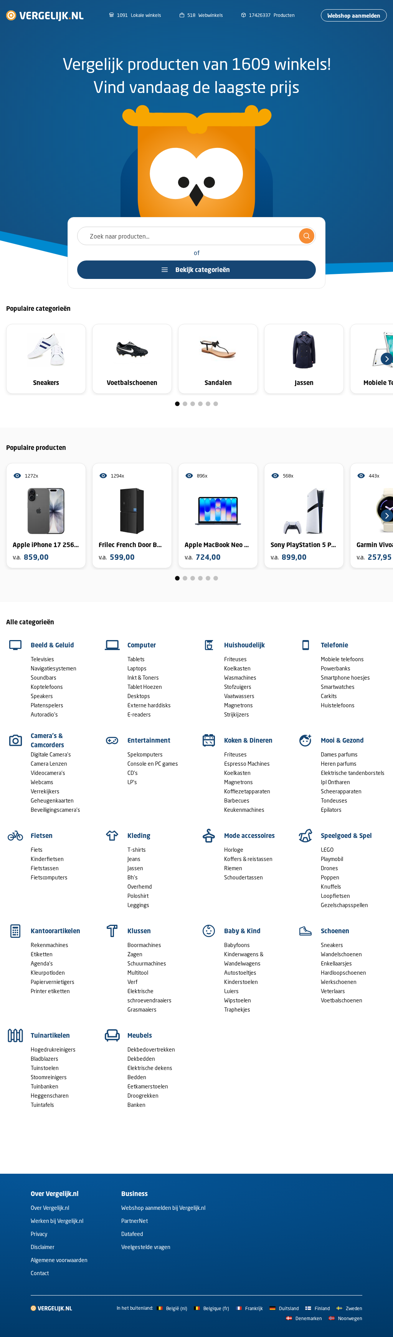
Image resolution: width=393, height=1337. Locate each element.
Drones (329, 868)
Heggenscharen (50, 1095)
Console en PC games (152, 763)
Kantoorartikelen (55, 931)
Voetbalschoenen (341, 1000)
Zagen (134, 954)
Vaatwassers (239, 696)
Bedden (136, 1077)
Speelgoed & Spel (346, 835)
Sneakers (332, 945)
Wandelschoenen (341, 954)
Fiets (37, 849)
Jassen (135, 868)
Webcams (42, 782)
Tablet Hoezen (144, 686)
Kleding (138, 835)
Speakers (42, 696)
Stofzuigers (237, 686)
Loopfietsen (335, 895)
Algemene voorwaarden (59, 1260)
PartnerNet (134, 1221)
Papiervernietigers (52, 982)
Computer (141, 645)
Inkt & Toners (143, 677)
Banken (136, 1104)
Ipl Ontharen (335, 782)
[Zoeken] (306, 236)
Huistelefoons (338, 705)
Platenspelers (47, 705)
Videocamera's (48, 773)
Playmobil (332, 859)
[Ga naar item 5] (208, 403)
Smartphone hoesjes (345, 677)
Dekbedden (141, 1058)
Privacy (39, 1234)
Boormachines (144, 945)
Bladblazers (44, 1058)
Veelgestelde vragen (145, 1247)
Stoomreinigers (49, 1077)
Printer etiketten (50, 991)
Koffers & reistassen (248, 859)
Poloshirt (138, 895)
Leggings (138, 905)
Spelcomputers (145, 754)
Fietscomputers (49, 877)
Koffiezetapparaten (247, 791)
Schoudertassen (243, 877)
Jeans (133, 859)
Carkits (329, 696)
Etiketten (42, 954)
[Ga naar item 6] (215, 403)
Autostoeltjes (240, 972)
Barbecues (236, 800)
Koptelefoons (47, 686)
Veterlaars (333, 991)
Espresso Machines (247, 763)
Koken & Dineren (248, 740)
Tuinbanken (44, 1086)
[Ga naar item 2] (185, 403)
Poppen (330, 877)
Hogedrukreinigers (53, 1049)
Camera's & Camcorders (47, 740)
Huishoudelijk (244, 645)
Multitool (137, 972)
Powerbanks (335, 668)
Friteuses (235, 659)
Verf (132, 982)
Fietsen (42, 835)
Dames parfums (339, 754)
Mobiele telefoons (342, 659)
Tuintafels (42, 1104)
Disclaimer (42, 1247)
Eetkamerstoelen (147, 1086)
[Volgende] (387, 359)
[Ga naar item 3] (192, 403)
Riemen (233, 868)
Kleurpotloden (48, 972)
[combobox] (196, 236)
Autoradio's (44, 714)
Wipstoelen (237, 1000)
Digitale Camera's (51, 754)
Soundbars (43, 677)
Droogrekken (143, 1095)
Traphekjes (237, 1009)
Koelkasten (237, 668)
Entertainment (148, 740)
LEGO (327, 849)
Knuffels (331, 886)
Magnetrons (238, 705)
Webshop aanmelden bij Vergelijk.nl (163, 1207)
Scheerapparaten (341, 791)
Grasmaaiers (142, 1009)
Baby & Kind (242, 931)
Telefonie (334, 645)
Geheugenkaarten (52, 800)
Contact (40, 1273)
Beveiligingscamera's (55, 809)
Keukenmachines (244, 809)
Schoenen (335, 931)
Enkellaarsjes (336, 963)
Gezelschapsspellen (344, 905)
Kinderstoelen (241, 982)
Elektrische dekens (149, 1068)
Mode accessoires (249, 835)
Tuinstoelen (45, 1068)
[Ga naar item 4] (200, 403)
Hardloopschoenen (343, 972)
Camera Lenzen (49, 763)
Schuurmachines (146, 963)
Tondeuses (334, 800)
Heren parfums (339, 763)
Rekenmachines (49, 945)
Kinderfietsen (47, 859)
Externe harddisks (149, 705)
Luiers (231, 991)
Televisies (42, 659)
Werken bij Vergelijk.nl (57, 1221)
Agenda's (42, 963)
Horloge (233, 849)
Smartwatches (338, 686)
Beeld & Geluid (52, 645)
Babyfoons (237, 945)
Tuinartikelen (50, 1035)
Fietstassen (45, 868)
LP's (132, 782)
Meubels (139, 1035)
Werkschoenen (339, 982)
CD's (132, 773)
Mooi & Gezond (342, 740)
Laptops (137, 668)
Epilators (331, 809)
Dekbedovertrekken (151, 1049)
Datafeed (132, 1234)
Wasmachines (240, 677)
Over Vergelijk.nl (50, 1207)
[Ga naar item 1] (177, 403)
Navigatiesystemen (53, 668)
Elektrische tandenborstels (353, 773)
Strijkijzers (236, 714)
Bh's (132, 877)
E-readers (139, 714)
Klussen (139, 931)
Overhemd (139, 886)
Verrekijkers (45, 791)
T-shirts (136, 849)
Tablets (136, 659)
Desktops (138, 696)
